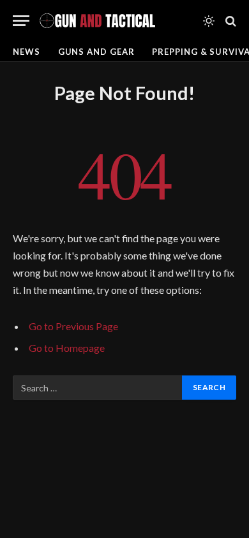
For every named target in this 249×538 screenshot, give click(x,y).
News (26, 52)
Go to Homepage (67, 348)
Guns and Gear (96, 52)
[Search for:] (98, 387)
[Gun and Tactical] (97, 20)
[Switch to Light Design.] (208, 21)
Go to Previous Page (73, 326)
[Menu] (21, 20)
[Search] (229, 20)
